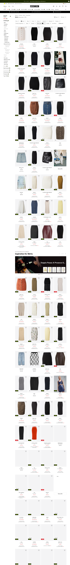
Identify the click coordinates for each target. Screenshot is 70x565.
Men (9, 6)
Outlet (6, 3)
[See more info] (21, 49)
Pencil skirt (28, 15)
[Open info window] (68, 1)
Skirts (24, 15)
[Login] (56, 6)
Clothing (20, 15)
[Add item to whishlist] (26, 27)
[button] (57, 17)
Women (5, 6)
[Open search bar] (65, 9)
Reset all (61, 23)
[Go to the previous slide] (60, 254)
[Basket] (65, 6)
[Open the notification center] (59, 6)
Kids (13, 6)
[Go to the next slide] (65, 254)
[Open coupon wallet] (53, 6)
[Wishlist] (62, 6)
